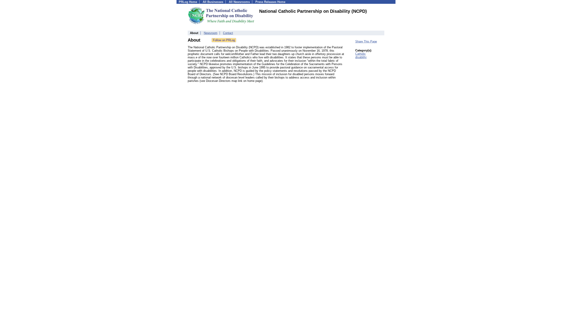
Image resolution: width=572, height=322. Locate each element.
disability (361, 57)
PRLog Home (188, 2)
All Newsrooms (239, 2)
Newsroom (210, 33)
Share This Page (366, 41)
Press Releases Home (270, 2)
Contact (228, 33)
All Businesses (213, 2)
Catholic (360, 53)
